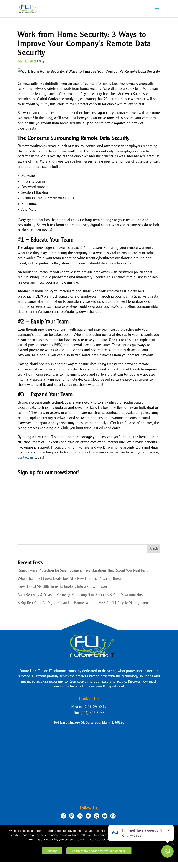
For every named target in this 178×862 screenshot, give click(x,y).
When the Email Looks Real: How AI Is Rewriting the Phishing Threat (70, 578)
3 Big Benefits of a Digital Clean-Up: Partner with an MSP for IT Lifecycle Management (83, 603)
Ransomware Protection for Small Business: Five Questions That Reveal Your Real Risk (82, 570)
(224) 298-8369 (95, 706)
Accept (52, 850)
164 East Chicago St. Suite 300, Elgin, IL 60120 (89, 722)
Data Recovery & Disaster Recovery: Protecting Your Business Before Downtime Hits (80, 595)
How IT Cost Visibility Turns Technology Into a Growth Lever (62, 586)
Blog (41, 61)
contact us (25, 457)
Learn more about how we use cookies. (99, 850)
